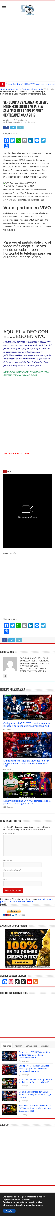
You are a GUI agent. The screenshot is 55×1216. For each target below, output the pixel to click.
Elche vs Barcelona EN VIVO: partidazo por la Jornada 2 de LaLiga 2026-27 (27, 802)
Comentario (9, 833)
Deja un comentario (14, 122)
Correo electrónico (12, 870)
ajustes (39, 1205)
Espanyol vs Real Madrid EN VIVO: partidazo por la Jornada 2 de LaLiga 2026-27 (35, 1095)
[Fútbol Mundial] (27, 9)
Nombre (7, 860)
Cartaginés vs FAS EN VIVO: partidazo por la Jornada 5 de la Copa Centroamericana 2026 (26, 724)
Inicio (4, 89)
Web (5, 879)
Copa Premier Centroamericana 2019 (25, 89)
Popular (18, 1046)
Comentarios (31, 1046)
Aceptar (9, 1211)
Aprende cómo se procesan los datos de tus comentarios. (27, 900)
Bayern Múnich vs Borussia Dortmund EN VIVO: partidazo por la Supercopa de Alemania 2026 (35, 1108)
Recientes (7, 1046)
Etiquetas (45, 1046)
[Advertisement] (27, 46)
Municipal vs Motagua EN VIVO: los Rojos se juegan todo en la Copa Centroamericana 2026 (26, 763)
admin (8, 120)
